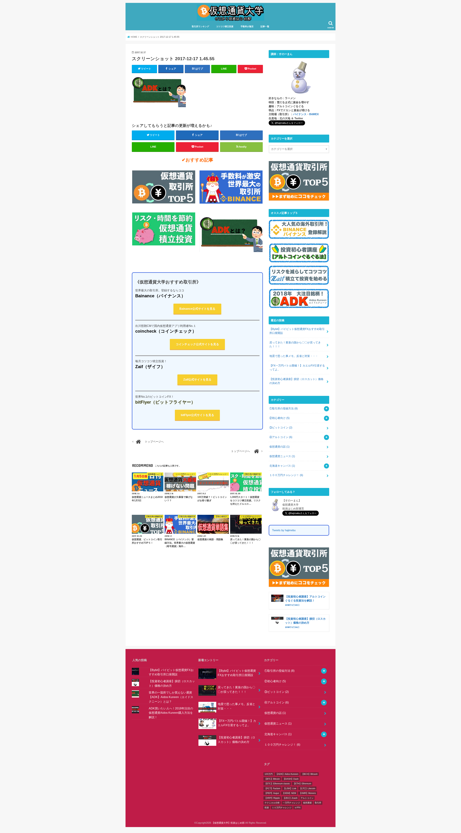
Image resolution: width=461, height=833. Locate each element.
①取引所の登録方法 (283, 408)
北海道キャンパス (282, 465)
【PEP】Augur (272, 793)
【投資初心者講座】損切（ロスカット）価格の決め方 (296, 381)
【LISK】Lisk (289, 788)
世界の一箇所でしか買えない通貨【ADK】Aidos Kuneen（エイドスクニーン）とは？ (171, 697)
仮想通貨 (307, 802)
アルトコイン (307, 798)
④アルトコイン (280, 437)
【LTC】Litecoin (307, 788)
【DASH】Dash (291, 779)
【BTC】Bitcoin (272, 779)
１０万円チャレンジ (281, 807)
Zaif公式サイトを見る (197, 379)
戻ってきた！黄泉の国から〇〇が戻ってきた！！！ (295, 344)
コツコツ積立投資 (224, 26)
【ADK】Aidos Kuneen (287, 774)
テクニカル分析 (272, 802)
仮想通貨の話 (279, 446)
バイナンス (299, 114)
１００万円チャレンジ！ (286, 475)
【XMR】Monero (307, 793)
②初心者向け (279, 418)
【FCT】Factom (272, 788)
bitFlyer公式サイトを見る (197, 415)
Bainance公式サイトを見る (197, 308)
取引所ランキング (200, 26)
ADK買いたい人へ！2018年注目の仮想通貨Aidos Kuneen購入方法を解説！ (171, 713)
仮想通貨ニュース (282, 456)
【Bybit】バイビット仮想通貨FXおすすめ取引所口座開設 (297, 331)
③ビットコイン (280, 427)
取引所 (318, 802)
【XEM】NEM (289, 793)
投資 (267, 807)
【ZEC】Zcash (290, 798)
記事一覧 (265, 26)
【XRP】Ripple (272, 798)
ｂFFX (297, 807)
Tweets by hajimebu (284, 530)
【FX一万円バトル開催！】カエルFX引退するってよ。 (297, 367)
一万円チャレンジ (291, 802)
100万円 (269, 774)
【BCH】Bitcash (309, 774)
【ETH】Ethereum (302, 783)
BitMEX (314, 114)
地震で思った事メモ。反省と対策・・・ (293, 356)
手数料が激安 (247, 26)
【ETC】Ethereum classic (277, 783)
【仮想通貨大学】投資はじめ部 (228, 822)
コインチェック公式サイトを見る (197, 344)
